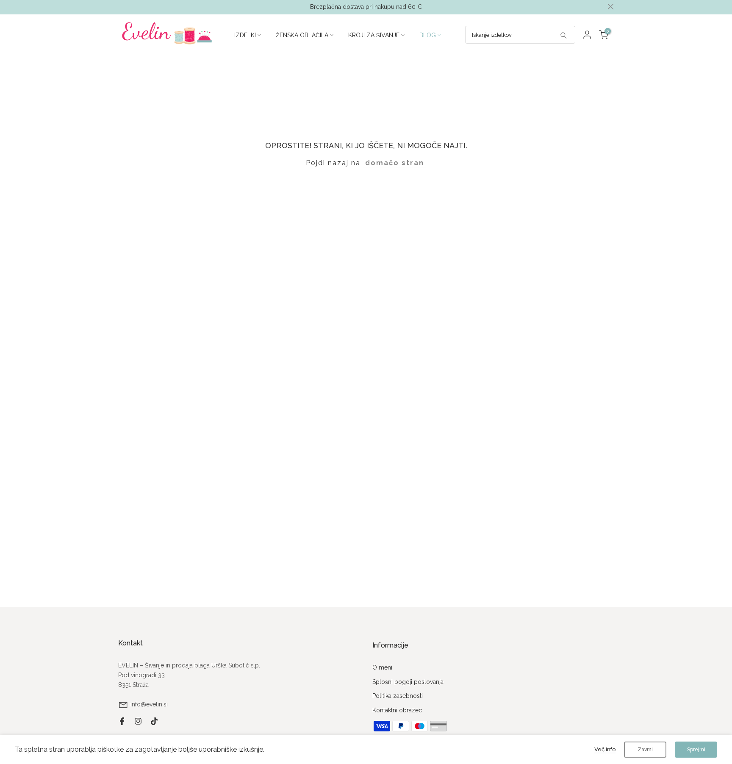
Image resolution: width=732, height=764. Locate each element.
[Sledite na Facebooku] (122, 721)
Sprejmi (696, 750)
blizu (121, 6)
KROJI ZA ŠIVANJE (373, 35)
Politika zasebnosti (397, 695)
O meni (382, 667)
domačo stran (394, 163)
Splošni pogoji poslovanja (408, 681)
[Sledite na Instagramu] (138, 721)
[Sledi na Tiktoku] (154, 721)
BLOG (427, 35)
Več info (605, 749)
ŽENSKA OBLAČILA (302, 35)
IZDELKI (245, 35)
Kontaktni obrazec (397, 710)
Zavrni (645, 750)
